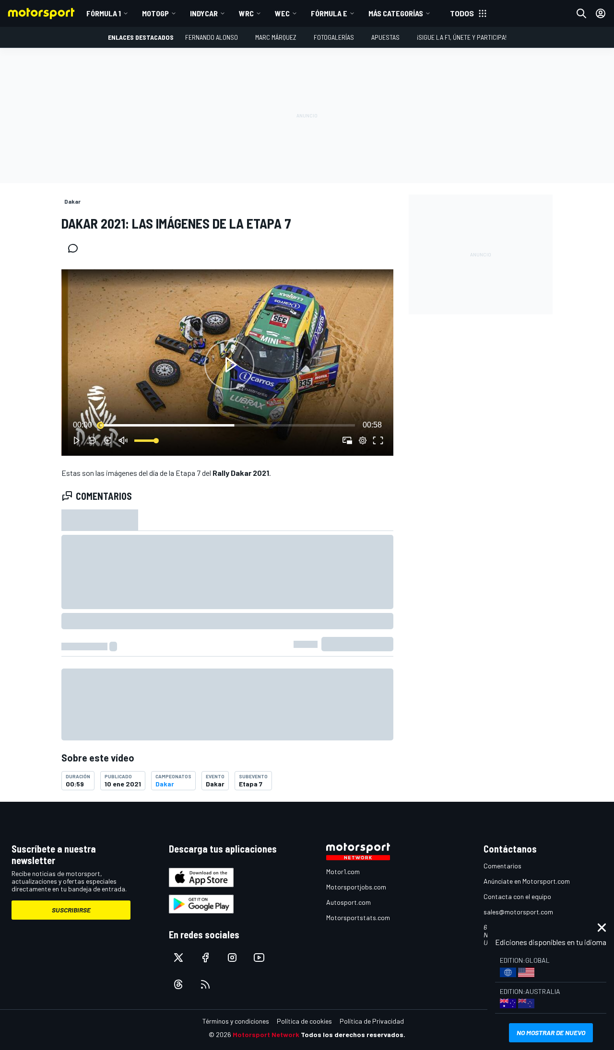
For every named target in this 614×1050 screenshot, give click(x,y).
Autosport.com (348, 902)
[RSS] (205, 984)
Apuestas (385, 37)
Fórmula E (329, 13)
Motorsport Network (266, 1034)
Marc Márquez (275, 37)
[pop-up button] (362, 440)
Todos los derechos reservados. (353, 1034)
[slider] (227, 425)
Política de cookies (304, 1021)
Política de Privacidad (372, 1021)
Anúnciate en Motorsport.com (527, 881)
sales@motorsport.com (518, 912)
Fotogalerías (334, 37)
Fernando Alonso (211, 37)
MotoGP (155, 13)
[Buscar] (581, 13)
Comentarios (502, 866)
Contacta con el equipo (517, 896)
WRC (246, 13)
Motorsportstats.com (358, 917)
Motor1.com (343, 871)
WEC (282, 13)
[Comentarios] (75, 248)
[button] (229, 364)
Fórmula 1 (103, 13)
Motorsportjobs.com (356, 887)
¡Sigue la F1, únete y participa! (462, 37)
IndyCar (204, 13)
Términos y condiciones (235, 1021)
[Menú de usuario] (600, 13)
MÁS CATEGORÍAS (395, 13)
